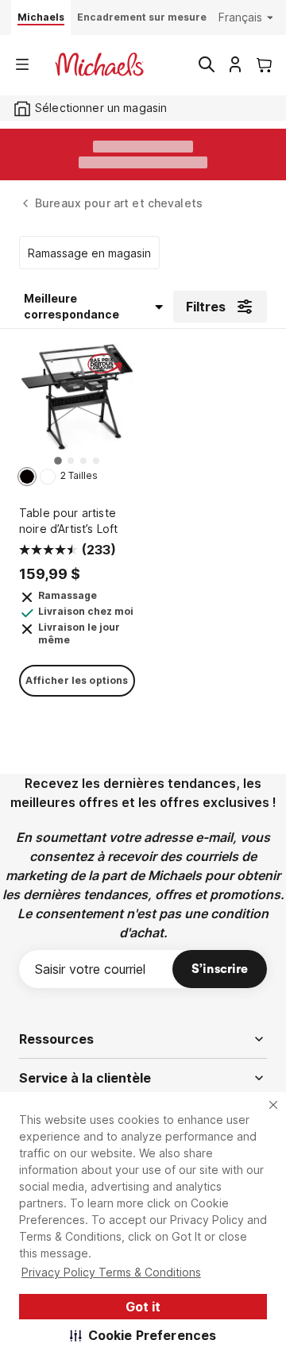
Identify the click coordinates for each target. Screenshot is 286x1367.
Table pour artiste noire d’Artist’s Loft (68, 520)
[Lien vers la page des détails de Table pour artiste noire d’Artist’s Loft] (77, 403)
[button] (143, 1335)
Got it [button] (143, 1307)
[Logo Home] (99, 64)
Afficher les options (76, 680)
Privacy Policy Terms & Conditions (111, 1272)
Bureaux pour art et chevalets (119, 203)
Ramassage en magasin (89, 253)
